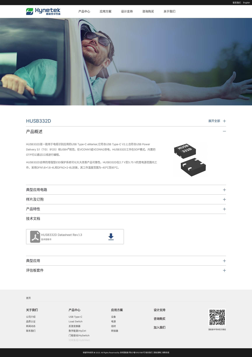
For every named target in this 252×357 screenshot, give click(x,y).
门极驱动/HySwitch (79, 335)
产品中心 (84, 11)
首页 (28, 298)
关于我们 (169, 11)
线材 (113, 326)
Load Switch (75, 321)
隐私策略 (157, 352)
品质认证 (30, 321)
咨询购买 (148, 11)
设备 (113, 316)
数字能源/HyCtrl (77, 330)
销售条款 (165, 352)
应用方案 (105, 11)
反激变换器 (74, 326)
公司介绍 (30, 316)
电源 (113, 321)
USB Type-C (75, 316)
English (246, 2)
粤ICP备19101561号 (137, 352)
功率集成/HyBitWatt (79, 340)
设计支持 (127, 11)
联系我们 (237, 2)
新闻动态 (30, 326)
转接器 (114, 330)
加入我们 (159, 327)
